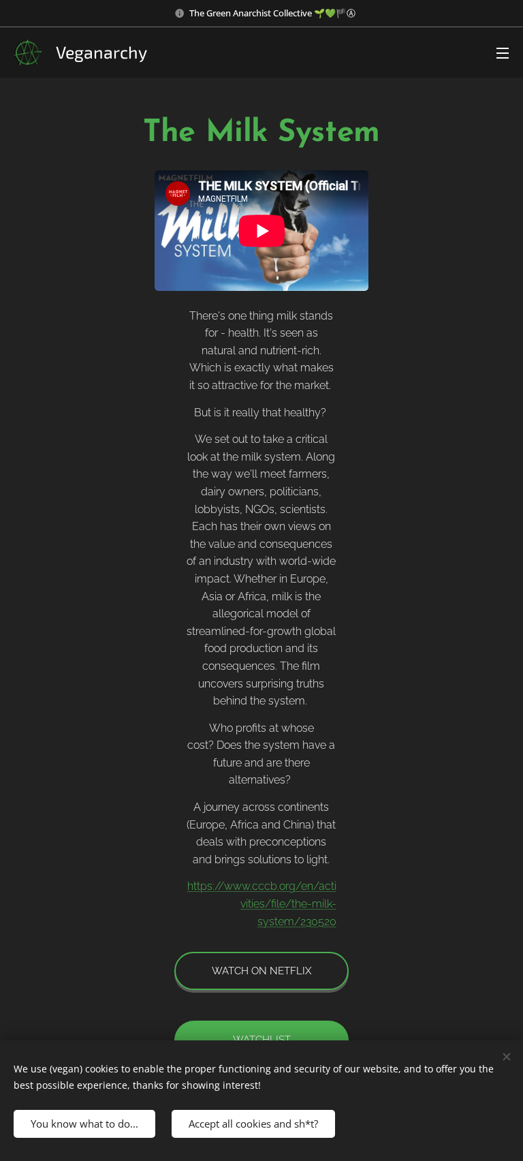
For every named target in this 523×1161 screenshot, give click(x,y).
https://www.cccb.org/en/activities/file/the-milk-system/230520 (261, 903)
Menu (502, 52)
